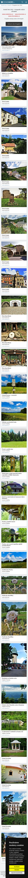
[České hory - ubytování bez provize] (7, 2)
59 (3, 875)
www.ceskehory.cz (7, 14)
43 (4, 874)
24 (2, 872)
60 (5, 875)
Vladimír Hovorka (6, 680)
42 (2, 874)
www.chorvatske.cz (14, 16)
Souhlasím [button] (17, 866)
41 (1, 874)
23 (1, 872)
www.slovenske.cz (20, 14)
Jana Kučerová (5, 74)
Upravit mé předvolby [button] (16, 872)
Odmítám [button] (16, 869)
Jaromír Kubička (6, 396)
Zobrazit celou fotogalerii (14, 24)
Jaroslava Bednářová (7, 48)
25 (4, 872)
